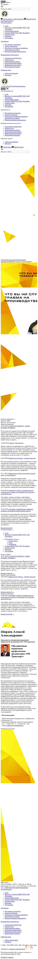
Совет (8, 261)
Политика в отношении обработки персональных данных (16, 49)
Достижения (9, 38)
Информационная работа (13, 65)
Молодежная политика (12, 67)
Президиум (12, 544)
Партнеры (8, 36)
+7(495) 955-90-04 (18, 19)
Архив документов (11, 46)
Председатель (13, 541)
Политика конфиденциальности (15, 51)
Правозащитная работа (12, 61)
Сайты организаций (11, 73)
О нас (6, 26)
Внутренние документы (13, 44)
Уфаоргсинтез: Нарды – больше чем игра (21, 458)
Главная (3, 260)
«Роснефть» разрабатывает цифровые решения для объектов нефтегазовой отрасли (17, 510)
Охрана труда (9, 60)
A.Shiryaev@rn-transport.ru (14, 725)
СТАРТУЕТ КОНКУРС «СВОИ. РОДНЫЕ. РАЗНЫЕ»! (15, 427)
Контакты (8, 75)
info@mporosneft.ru (7, 21)
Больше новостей (6, 528)
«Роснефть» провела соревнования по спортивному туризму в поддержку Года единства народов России (17, 492)
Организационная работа (13, 63)
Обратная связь (6, 70)
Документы (4, 41)
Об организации (6, 22)
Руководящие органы (12, 31)
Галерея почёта (10, 34)
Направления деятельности (10, 55)
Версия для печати (9, 729)
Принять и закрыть (7, 957)
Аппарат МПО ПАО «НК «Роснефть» (17, 33)
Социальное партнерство (13, 58)
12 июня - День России (15, 443)
